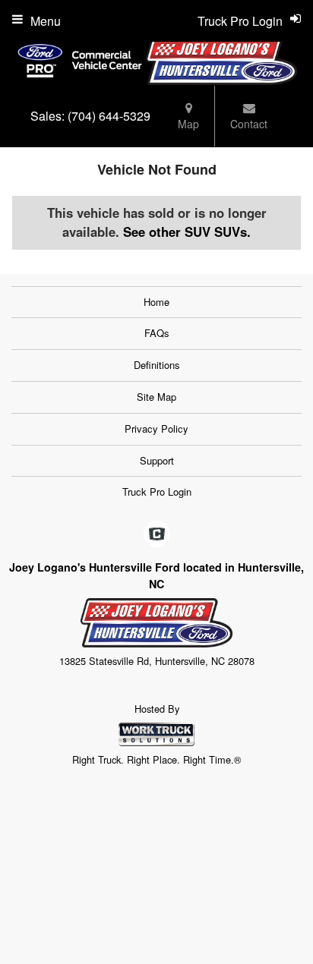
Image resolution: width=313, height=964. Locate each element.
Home (156, 302)
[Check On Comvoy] (157, 534)
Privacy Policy (156, 428)
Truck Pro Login (156, 491)
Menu (45, 21)
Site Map (156, 396)
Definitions (157, 365)
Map (188, 123)
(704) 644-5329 (109, 115)
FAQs (156, 333)
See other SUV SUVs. (187, 231)
